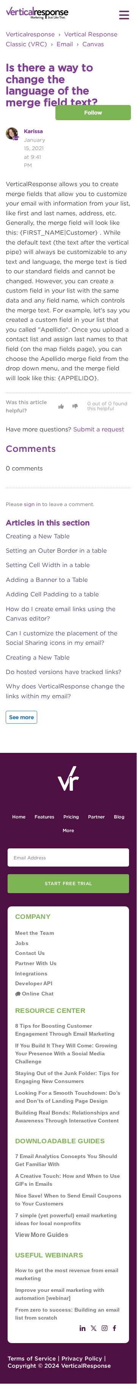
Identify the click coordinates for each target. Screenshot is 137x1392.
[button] (61, 406)
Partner (96, 817)
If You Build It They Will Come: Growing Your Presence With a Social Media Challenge (66, 1053)
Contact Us (30, 953)
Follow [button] (93, 113)
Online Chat (37, 994)
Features (44, 817)
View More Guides (41, 1235)
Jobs (21, 943)
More (68, 830)
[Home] (37, 13)
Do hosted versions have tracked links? (63, 672)
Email (65, 44)
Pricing (71, 817)
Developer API (33, 983)
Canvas (93, 44)
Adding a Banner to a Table (47, 579)
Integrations (31, 973)
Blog (119, 817)
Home (18, 817)
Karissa (33, 131)
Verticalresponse (30, 34)
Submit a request (98, 429)
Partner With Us (36, 963)
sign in (32, 504)
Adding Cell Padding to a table (52, 594)
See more (21, 717)
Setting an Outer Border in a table (56, 550)
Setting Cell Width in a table (48, 565)
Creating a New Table (37, 536)
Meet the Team (34, 933)
